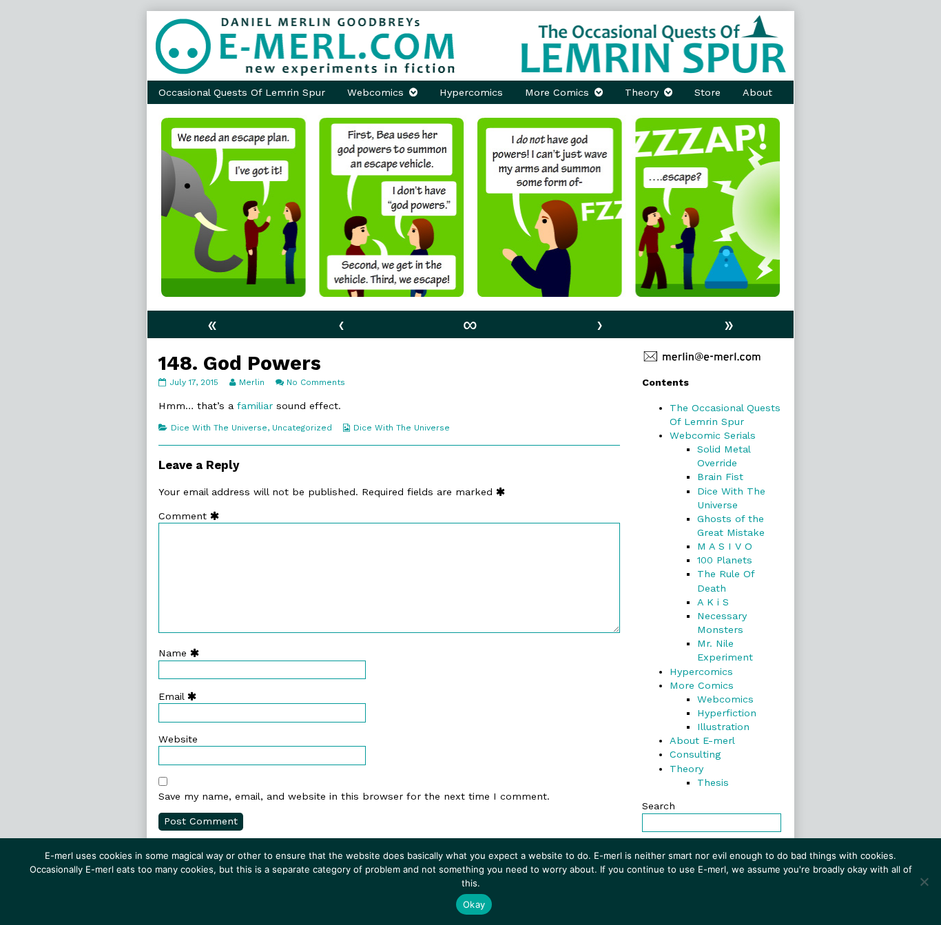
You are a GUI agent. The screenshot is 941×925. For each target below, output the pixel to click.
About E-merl (702, 740)
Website (178, 739)
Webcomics (375, 92)
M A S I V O (724, 546)
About (757, 92)
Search (658, 805)
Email (180, 696)
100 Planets (724, 559)
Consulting (695, 754)
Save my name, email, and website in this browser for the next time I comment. (354, 796)
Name (181, 652)
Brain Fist (720, 476)
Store (707, 92)
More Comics (557, 92)
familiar (255, 405)
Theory (642, 92)
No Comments (316, 382)
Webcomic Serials (713, 435)
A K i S (713, 601)
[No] (924, 881)
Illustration (723, 726)
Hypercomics (471, 92)
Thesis (713, 782)
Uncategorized (302, 428)
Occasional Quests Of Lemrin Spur (241, 92)
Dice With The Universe (219, 428)
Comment (191, 515)
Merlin (251, 382)
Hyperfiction (726, 712)
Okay (474, 904)
